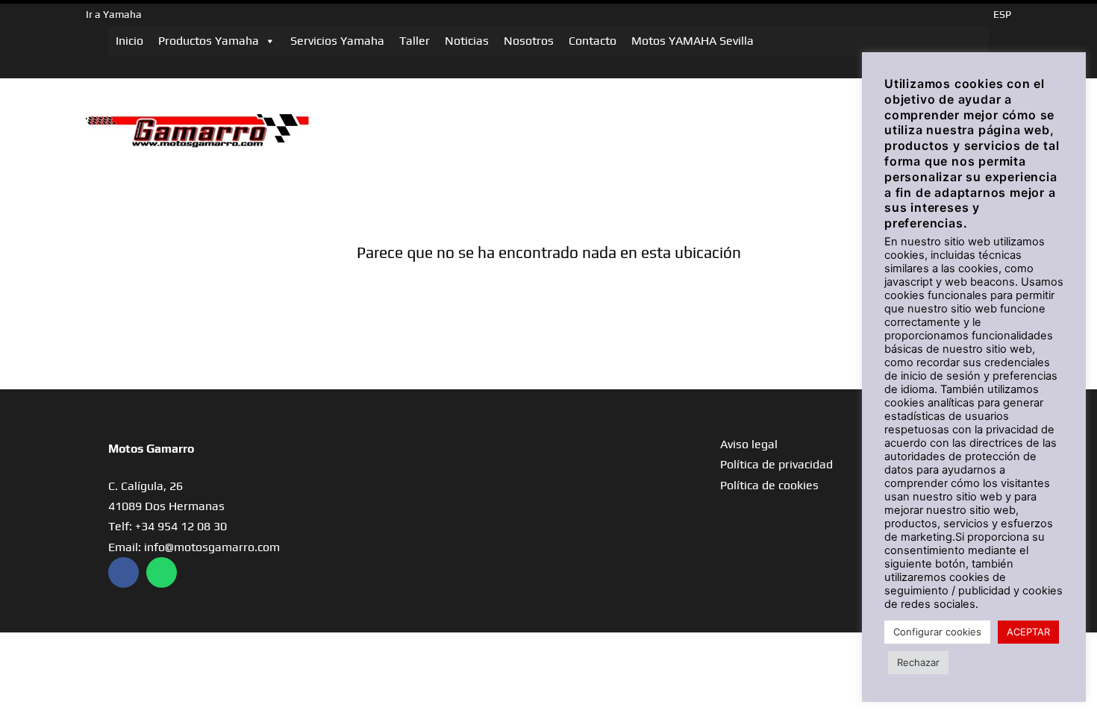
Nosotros (529, 41)
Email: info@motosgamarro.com (194, 547)
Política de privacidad (776, 464)
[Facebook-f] (123, 572)
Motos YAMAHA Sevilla (692, 41)
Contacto (592, 41)
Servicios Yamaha (337, 41)
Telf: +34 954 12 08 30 (167, 526)
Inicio (129, 41)
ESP (1002, 14)
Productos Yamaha (208, 41)
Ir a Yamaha (114, 14)
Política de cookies (769, 485)
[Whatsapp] (161, 572)
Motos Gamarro (151, 449)
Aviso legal (749, 444)
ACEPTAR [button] (1028, 632)
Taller (414, 41)
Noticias (467, 41)
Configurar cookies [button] (937, 632)
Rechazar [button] (918, 662)
